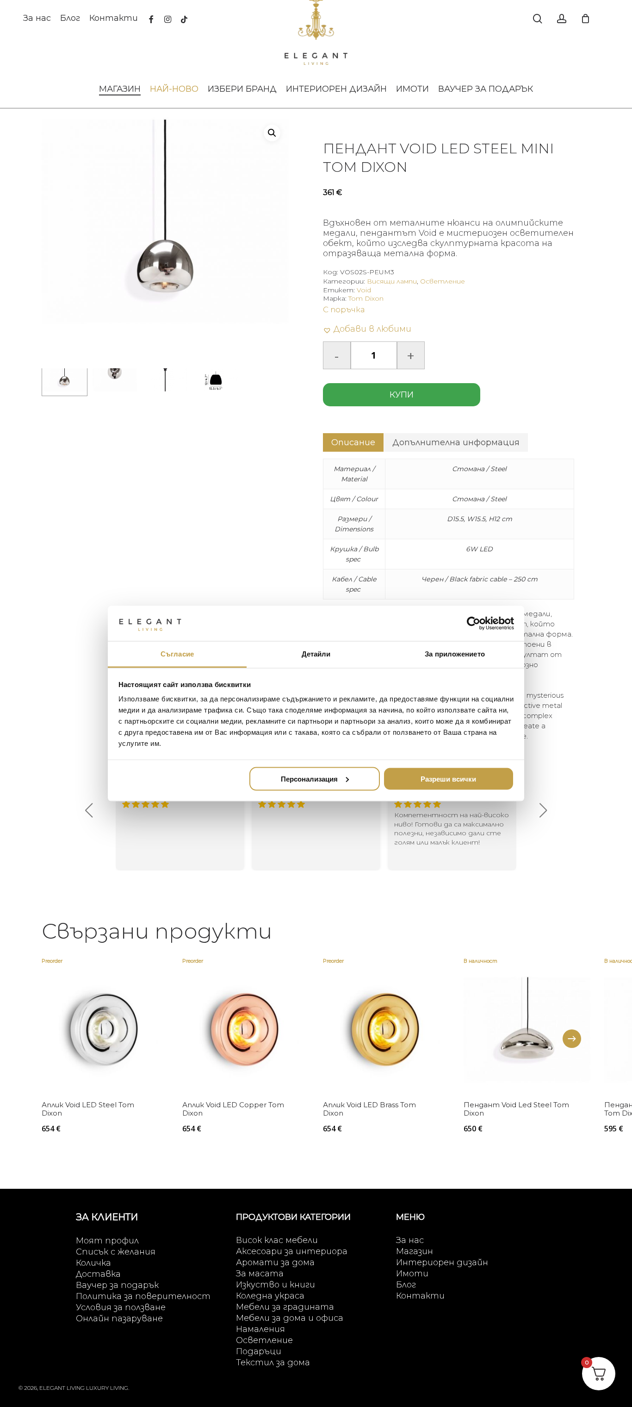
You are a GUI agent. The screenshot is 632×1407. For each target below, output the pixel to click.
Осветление (442, 281)
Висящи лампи (392, 281)
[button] (272, 133)
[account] (561, 19)
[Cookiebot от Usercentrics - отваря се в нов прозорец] (473, 623)
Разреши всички (448, 778)
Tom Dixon (366, 298)
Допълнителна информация (456, 442)
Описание (353, 442)
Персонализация (309, 778)
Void (364, 290)
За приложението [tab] (455, 654)
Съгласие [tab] (177, 654)
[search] (537, 19)
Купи (402, 395)
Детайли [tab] (316, 654)
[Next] (572, 1038)
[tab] (353, 442)
